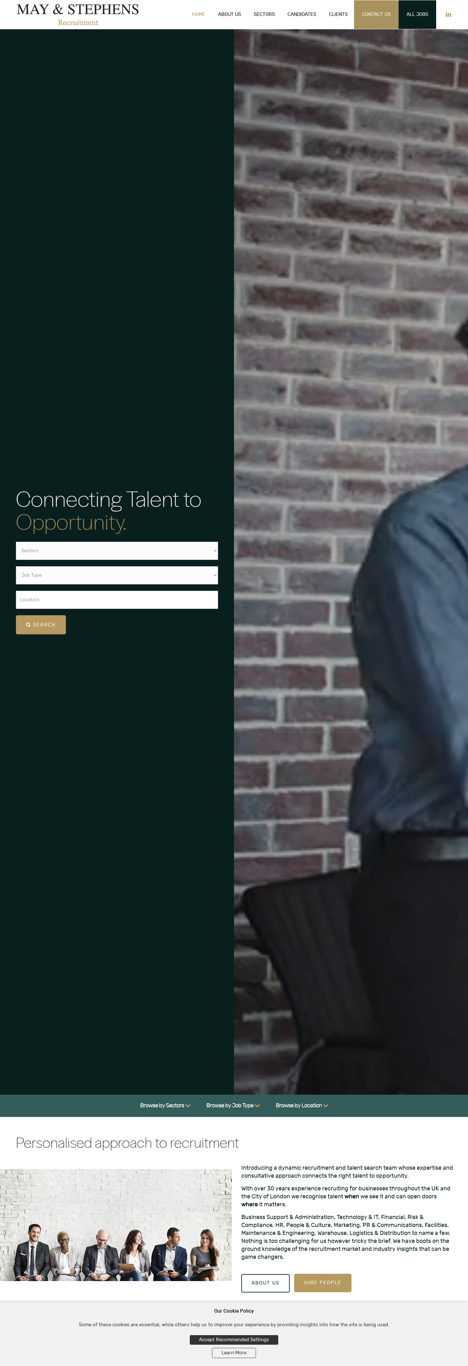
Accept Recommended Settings (234, 1339)
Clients (338, 14)
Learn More (234, 1353)
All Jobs (417, 14)
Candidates (301, 14)
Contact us (376, 14)
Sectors (264, 14)
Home (198, 14)
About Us (229, 14)
